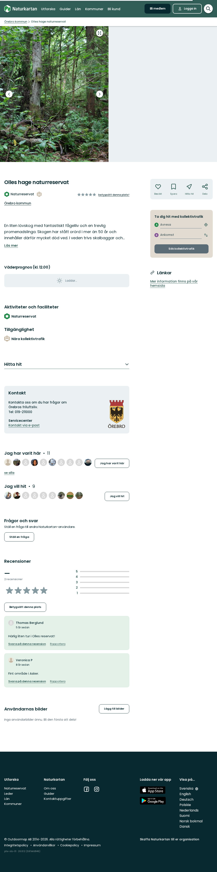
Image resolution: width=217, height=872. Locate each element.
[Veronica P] (7, 462)
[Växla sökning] (208, 8)
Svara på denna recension (27, 644)
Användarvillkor (44, 845)
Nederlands (189, 810)
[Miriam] (61, 495)
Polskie (185, 804)
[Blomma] (79, 495)
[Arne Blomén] (43, 462)
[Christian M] (88, 462)
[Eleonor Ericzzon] (43, 495)
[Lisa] (70, 495)
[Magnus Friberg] (79, 462)
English (185, 794)
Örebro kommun (17, 203)
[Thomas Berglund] (70, 462)
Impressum (92, 845)
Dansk (184, 826)
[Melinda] (25, 495)
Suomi (184, 815)
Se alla (9, 473)
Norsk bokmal (191, 821)
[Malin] (34, 462)
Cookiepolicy (70, 845)
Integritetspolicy (16, 845)
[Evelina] (52, 495)
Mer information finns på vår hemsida (174, 283)
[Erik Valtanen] (25, 462)
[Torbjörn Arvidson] (54, 94)
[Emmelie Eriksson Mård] (61, 462)
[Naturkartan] (20, 8)
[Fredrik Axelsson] (16, 495)
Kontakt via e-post (24, 425)
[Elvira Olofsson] (34, 495)
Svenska (186, 788)
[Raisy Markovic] (52, 462)
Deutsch (186, 799)
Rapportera (57, 644)
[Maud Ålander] (16, 462)
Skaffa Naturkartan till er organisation (169, 839)
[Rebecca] (7, 495)
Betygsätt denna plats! (113, 195)
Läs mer (11, 245)
